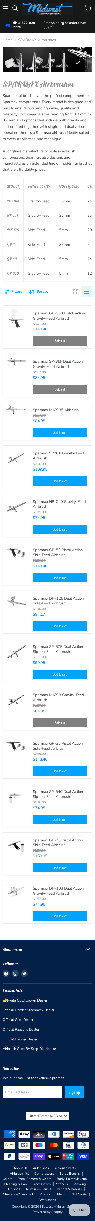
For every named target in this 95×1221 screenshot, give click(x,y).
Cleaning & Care (16, 1184)
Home (8, 40)
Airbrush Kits (19, 1173)
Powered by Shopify (48, 1212)
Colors (7, 1179)
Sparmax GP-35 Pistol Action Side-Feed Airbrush (58, 746)
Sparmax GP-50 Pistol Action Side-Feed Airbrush (58, 552)
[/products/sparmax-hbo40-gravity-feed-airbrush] (16, 507)
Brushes (14, 1189)
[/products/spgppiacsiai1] (16, 552)
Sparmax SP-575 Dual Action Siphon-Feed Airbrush (58, 649)
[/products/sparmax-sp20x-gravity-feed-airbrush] (16, 458)
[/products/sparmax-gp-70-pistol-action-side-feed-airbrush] (16, 845)
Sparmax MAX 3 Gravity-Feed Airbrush (58, 697)
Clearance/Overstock (18, 1194)
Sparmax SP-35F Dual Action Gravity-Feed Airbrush (58, 364)
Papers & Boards (69, 1189)
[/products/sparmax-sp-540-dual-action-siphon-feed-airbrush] (16, 797)
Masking (79, 1184)
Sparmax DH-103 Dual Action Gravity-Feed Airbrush (58, 891)
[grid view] (75, 291)
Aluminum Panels (38, 1189)
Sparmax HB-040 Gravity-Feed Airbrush (59, 504)
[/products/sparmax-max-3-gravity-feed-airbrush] (16, 700)
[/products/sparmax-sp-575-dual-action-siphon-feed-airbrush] (16, 652)
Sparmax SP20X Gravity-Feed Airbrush (58, 456)
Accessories (42, 1184)
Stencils (62, 1184)
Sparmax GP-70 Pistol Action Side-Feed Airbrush (58, 843)
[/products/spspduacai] (16, 361)
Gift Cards (79, 1194)
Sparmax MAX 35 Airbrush (56, 409)
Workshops (47, 1200)
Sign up (74, 1092)
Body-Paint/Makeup (72, 1179)
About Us (20, 1168)
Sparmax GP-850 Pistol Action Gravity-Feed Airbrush (59, 316)
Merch (61, 1194)
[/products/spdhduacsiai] (16, 600)
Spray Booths (70, 1173)
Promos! (45, 1194)
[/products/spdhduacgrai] (16, 890)
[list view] (86, 291)
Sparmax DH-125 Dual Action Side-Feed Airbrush (58, 601)
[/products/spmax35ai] (16, 409)
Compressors (44, 1173)
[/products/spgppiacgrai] (16, 318)
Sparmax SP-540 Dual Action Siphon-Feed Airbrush (58, 794)
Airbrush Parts (65, 1168)
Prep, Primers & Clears (34, 1179)
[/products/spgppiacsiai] (16, 745)
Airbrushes (41, 1168)
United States (45, 1116)
